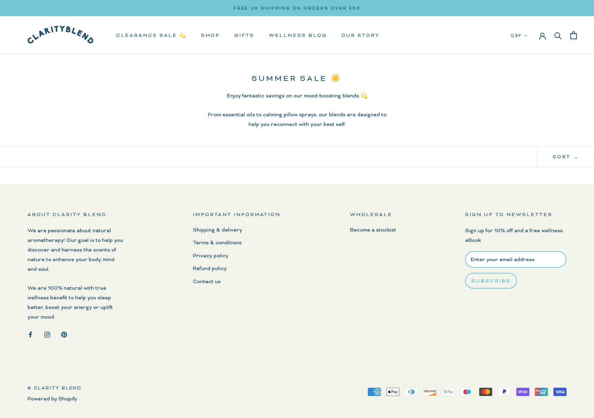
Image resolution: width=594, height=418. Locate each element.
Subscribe (491, 281)
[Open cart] (573, 35)
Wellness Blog (298, 35)
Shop (210, 35)
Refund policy (210, 268)
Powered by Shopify (52, 398)
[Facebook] (30, 333)
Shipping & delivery (217, 229)
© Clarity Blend (55, 388)
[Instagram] (47, 333)
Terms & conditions (217, 242)
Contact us (207, 281)
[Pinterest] (64, 333)
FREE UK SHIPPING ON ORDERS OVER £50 (297, 8)
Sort (563, 156)
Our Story (360, 35)
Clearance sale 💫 (151, 35)
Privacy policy (210, 255)
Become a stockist (373, 229)
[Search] (558, 35)
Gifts (244, 35)
